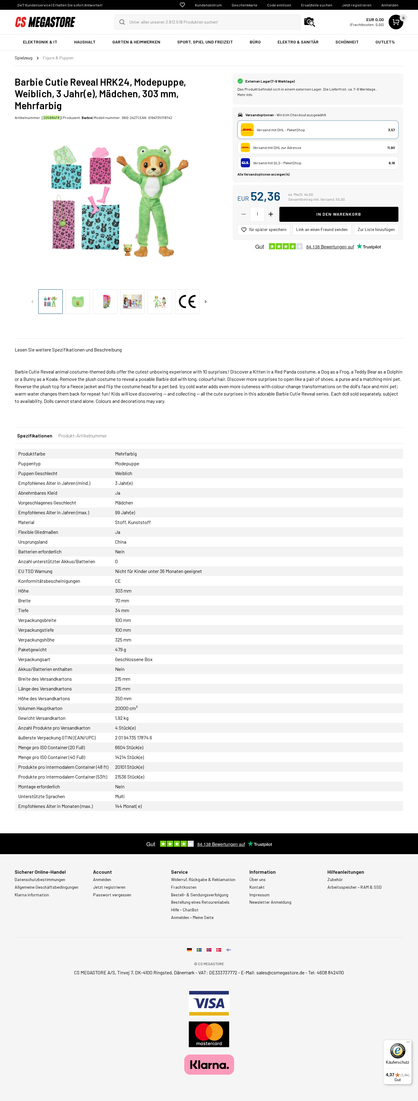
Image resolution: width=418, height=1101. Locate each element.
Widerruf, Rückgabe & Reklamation (203, 879)
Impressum (259, 894)
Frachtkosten (183, 887)
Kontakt (257, 887)
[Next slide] (205, 301)
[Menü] (408, 1043)
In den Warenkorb (338, 214)
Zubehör (335, 879)
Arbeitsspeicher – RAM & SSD (354, 887)
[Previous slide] (32, 301)
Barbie (87, 117)
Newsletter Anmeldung (270, 902)
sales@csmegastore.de (280, 972)
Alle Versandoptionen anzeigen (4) (263, 174)
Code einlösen (279, 5)
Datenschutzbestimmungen (40, 879)
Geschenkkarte (244, 5)
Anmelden (389, 5)
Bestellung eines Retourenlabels (200, 902)
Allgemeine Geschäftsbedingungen (46, 887)
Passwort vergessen (112, 894)
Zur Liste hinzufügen (376, 229)
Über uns (257, 879)
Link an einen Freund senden (322, 229)
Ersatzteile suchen (316, 5)
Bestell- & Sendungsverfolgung (199, 894)
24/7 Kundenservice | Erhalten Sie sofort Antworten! (60, 5)
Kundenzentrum (208, 5)
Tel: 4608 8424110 (326, 972)
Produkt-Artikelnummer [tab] (82, 435)
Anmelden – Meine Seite (192, 917)
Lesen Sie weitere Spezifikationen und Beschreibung (68, 349)
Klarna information (32, 894)
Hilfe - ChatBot (185, 909)
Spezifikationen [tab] (34, 435)
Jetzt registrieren (356, 5)
